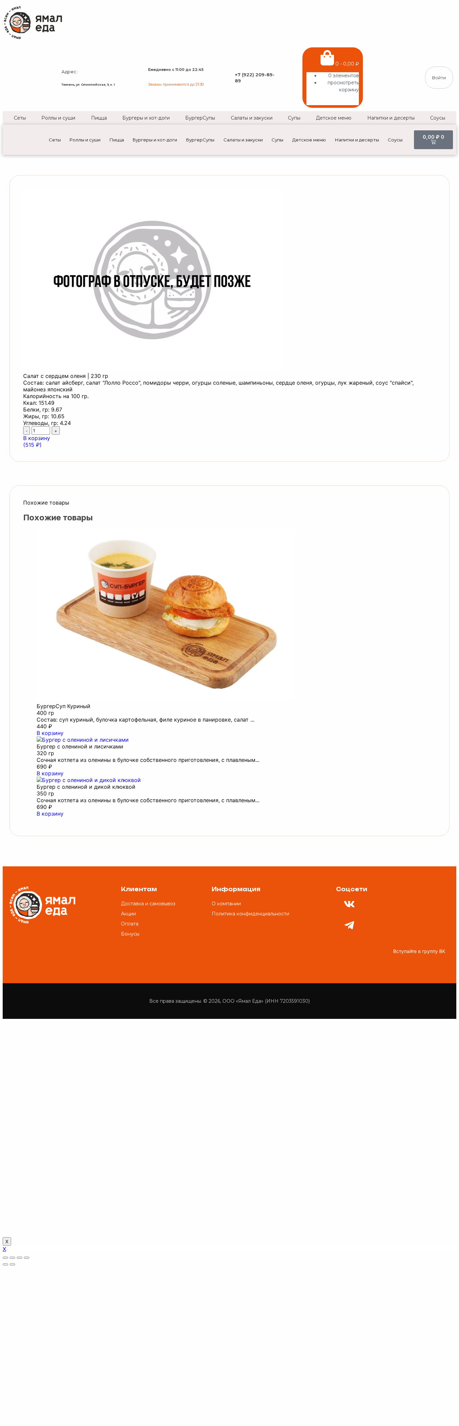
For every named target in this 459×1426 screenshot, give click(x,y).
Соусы (437, 118)
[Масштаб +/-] (26, 1258)
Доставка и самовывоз (148, 904)
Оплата (129, 924)
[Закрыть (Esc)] (5, 1258)
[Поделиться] (12, 1258)
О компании (226, 904)
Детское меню (333, 118)
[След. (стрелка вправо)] (12, 1264)
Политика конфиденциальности (250, 914)
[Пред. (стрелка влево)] (5, 1264)
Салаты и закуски (252, 118)
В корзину (50, 733)
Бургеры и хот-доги (146, 118)
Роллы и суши (58, 118)
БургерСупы (200, 118)
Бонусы (130, 934)
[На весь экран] (19, 1258)
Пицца (99, 118)
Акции (128, 914)
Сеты (20, 118)
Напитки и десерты (391, 118)
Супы (294, 118)
